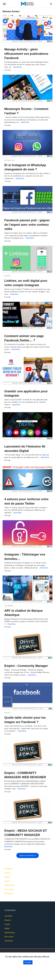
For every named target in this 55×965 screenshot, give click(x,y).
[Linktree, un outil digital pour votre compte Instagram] (27, 259)
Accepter (28, 962)
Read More (18, 67)
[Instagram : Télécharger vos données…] (27, 534)
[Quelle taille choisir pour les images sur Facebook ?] (27, 696)
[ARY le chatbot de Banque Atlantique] (27, 589)
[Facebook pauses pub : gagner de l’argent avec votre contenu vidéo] (27, 199)
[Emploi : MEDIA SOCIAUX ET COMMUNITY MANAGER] (27, 810)
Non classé (8, 889)
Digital (7, 276)
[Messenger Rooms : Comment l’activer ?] (27, 88)
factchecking (9, 885)
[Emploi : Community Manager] (27, 645)
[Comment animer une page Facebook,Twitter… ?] (27, 315)
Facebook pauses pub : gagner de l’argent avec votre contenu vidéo (27, 224)
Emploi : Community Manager (26, 665)
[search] (51, 3)
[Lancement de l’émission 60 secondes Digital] (27, 426)
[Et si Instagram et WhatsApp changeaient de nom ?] (27, 143)
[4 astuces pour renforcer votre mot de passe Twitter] (27, 478)
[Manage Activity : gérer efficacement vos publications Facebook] (27, 29)
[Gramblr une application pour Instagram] (27, 370)
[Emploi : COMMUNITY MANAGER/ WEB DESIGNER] (27, 752)
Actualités (9, 160)
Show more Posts (27, 855)
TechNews (8, 606)
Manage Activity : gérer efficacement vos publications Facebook (26, 54)
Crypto (7, 877)
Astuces (7, 873)
